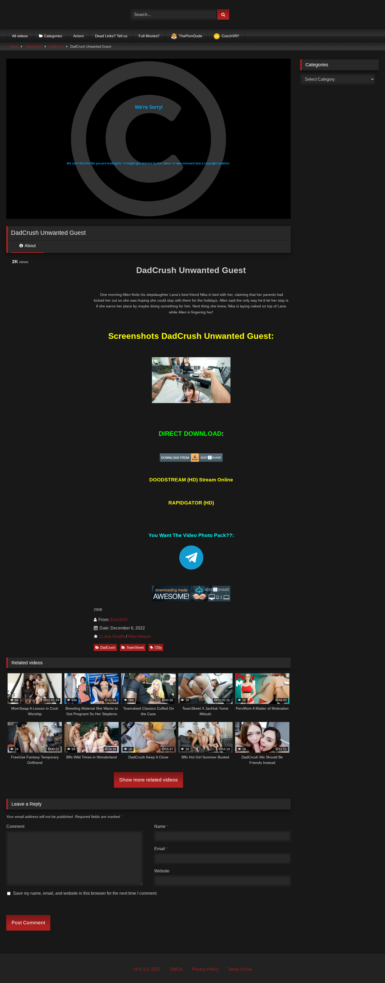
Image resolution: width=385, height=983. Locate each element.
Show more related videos (148, 780)
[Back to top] (369, 967)
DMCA (176, 969)
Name (161, 826)
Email (161, 848)
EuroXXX (119, 619)
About (30, 245)
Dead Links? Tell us (111, 36)
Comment (15, 826)
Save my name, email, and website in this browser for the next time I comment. (85, 893)
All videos (20, 36)
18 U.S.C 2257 (147, 969)
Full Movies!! (149, 36)
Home (13, 46)
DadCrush (56, 46)
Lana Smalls (113, 636)
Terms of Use (240, 969)
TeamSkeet (33, 46)
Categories (53, 36)
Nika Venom (139, 636)
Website (161, 871)
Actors (78, 36)
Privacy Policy (205, 969)
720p (158, 647)
